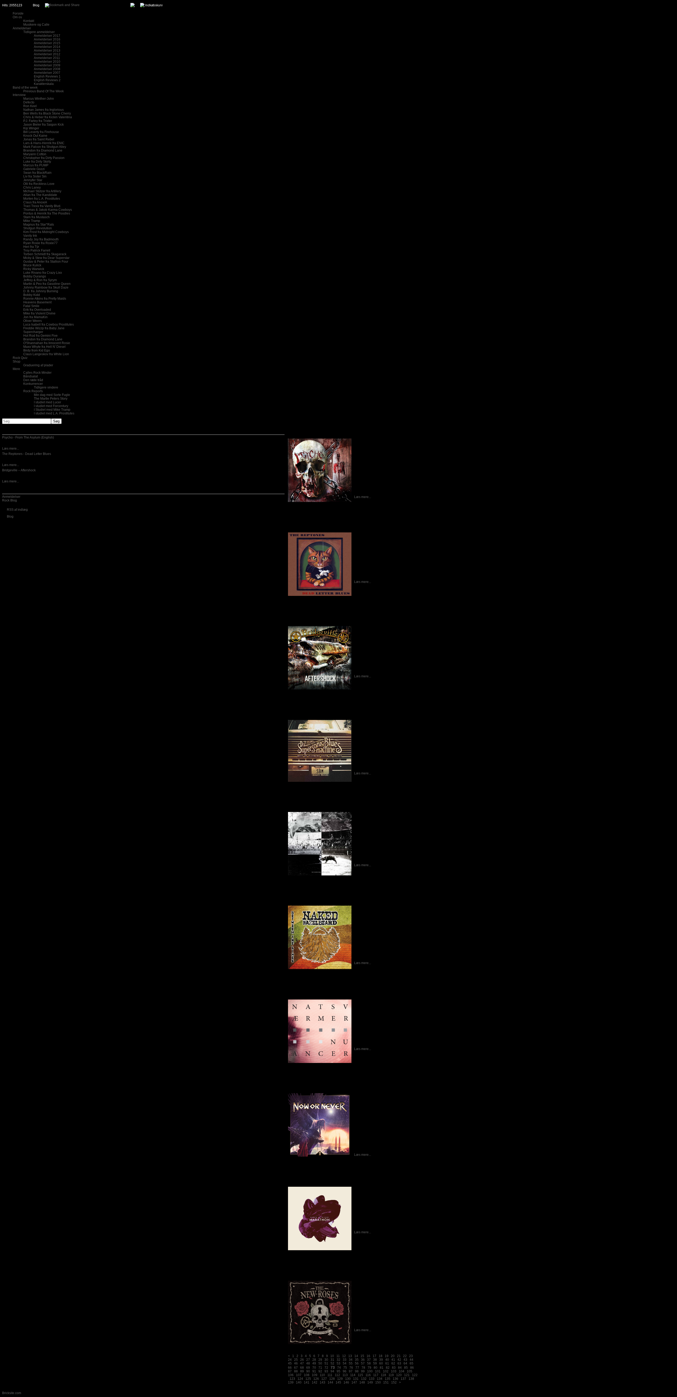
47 (302, 1363)
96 (344, 1371)
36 (363, 1360)
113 (345, 1375)
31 (332, 1360)
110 (322, 1375)
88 (296, 1371)
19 (386, 1356)
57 (363, 1363)
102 (385, 1371)
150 (378, 1382)
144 (330, 1382)
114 (352, 1375)
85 (406, 1367)
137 (403, 1379)
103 (393, 1371)
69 (308, 1367)
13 (350, 1356)
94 (332, 1371)
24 (290, 1360)
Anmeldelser (11, 497)
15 (362, 1356)
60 (381, 1363)
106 (291, 1375)
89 (302, 1371)
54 (344, 1363)
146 (346, 1382)
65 (411, 1363)
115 (360, 1375)
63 (399, 1363)
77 (357, 1367)
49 (314, 1363)
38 (375, 1360)
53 (338, 1363)
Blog (36, 5)
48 (308, 1363)
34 (351, 1360)
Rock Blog (9, 500)
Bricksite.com (11, 1393)
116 (368, 1375)
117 (375, 1375)
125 (308, 1379)
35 (357, 1360)
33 (344, 1360)
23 (411, 1356)
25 (296, 1360)
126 (316, 1379)
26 (302, 1360)
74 (339, 1367)
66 (290, 1367)
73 (333, 1367)
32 (338, 1360)
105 (409, 1371)
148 (362, 1382)
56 (357, 1363)
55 (351, 1363)
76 (351, 1367)
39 (381, 1360)
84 (400, 1367)
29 (320, 1360)
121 (407, 1375)
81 (381, 1367)
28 (314, 1360)
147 (354, 1382)
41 (393, 1360)
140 (298, 1382)
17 (374, 1356)
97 (351, 1371)
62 (393, 1363)
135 (387, 1379)
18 (380, 1356)
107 (298, 1375)
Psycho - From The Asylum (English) (28, 437)
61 (387, 1363)
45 (290, 1363)
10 (332, 1356)
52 (332, 1363)
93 (326, 1371)
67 (296, 1367)
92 (320, 1371)
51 (326, 1363)
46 (296, 1363)
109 (314, 1375)
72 (326, 1367)
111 (329, 1375)
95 (338, 1371)
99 (363, 1371)
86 (412, 1367)
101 (378, 1371)
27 (308, 1360)
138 (411, 1379)
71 (320, 1367)
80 (375, 1367)
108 (306, 1375)
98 (357, 1371)
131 (356, 1379)
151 (386, 1382)
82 (388, 1367)
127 (324, 1379)
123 (292, 1379)
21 (399, 1356)
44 (411, 1360)
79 (369, 1367)
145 (338, 1382)
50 (320, 1363)
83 (394, 1367)
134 (379, 1379)
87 (290, 1371)
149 (370, 1382)
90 (308, 1371)
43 (405, 1360)
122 (415, 1375)
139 (291, 1382)
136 (395, 1379)
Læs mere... (10, 448)
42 (399, 1360)
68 (302, 1367)
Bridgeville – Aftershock (19, 470)
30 (326, 1360)
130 (348, 1379)
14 (356, 1356)
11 (338, 1356)
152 (394, 1382)
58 (369, 1363)
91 (314, 1371)
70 (314, 1367)
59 (375, 1363)
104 (401, 1371)
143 (322, 1382)
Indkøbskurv (154, 5)
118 (383, 1375)
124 (300, 1379)
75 (345, 1367)
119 (391, 1375)
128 (332, 1379)
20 (393, 1356)
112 (337, 1375)
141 (306, 1382)
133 (371, 1379)
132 (364, 1379)
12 (344, 1356)
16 (368, 1356)
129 (340, 1379)
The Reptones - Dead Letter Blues (26, 454)
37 (369, 1360)
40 (387, 1360)
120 (399, 1375)
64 (405, 1363)
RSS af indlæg (17, 510)
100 (370, 1371)
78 (363, 1367)
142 (314, 1382)
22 (405, 1356)
